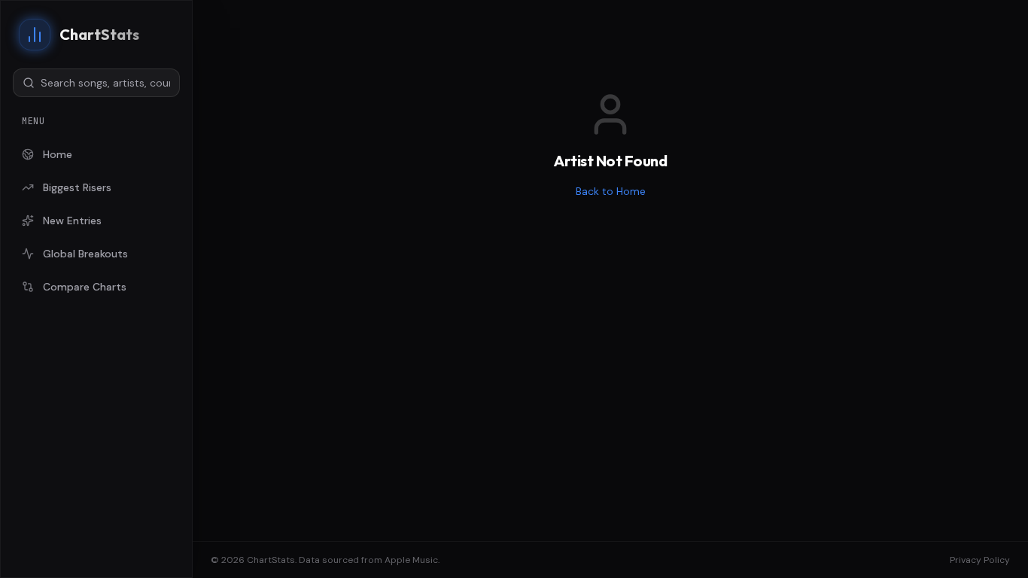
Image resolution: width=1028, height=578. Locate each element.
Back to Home (611, 191)
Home (57, 154)
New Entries (72, 220)
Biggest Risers (77, 187)
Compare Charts (84, 287)
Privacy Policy (980, 560)
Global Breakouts (85, 253)
